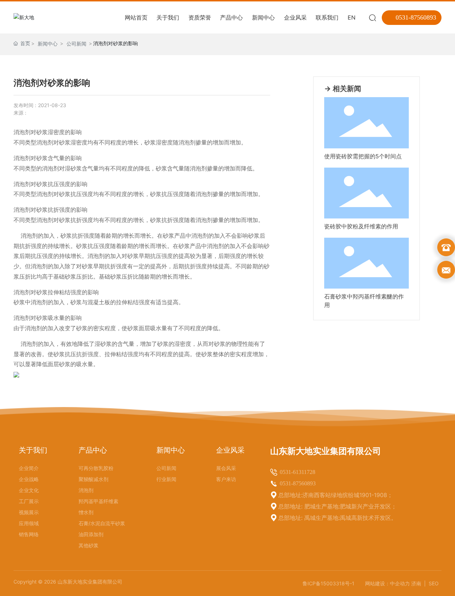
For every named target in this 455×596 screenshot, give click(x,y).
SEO (434, 583)
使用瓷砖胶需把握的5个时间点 (363, 156)
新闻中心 (48, 44)
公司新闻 (76, 44)
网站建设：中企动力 (387, 583)
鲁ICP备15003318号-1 (328, 583)
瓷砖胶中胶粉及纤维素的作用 (361, 226)
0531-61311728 (297, 472)
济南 (417, 583)
